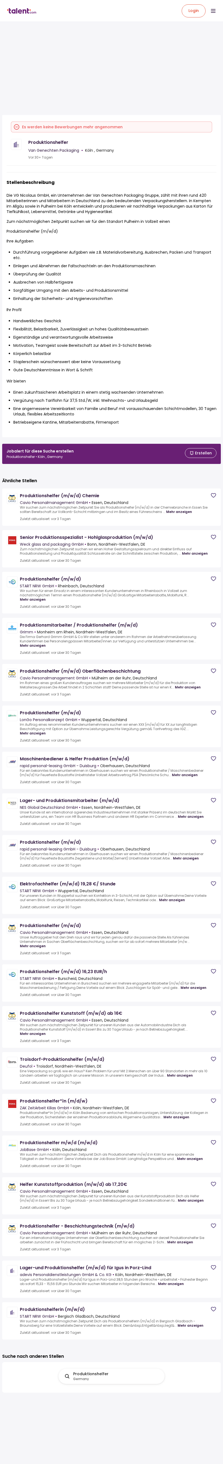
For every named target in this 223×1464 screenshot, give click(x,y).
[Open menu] (213, 11)
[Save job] (213, 495)
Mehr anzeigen (179, 512)
